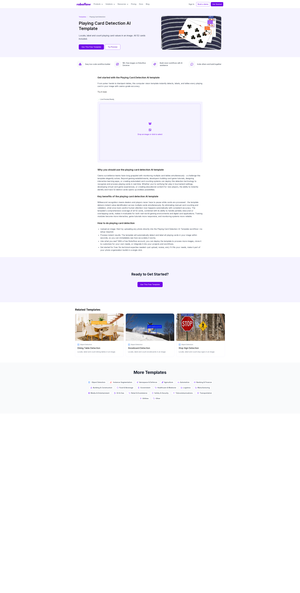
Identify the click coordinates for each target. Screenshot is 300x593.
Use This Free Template (91, 47)
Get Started (217, 4)
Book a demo (203, 4)
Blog (147, 4)
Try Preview (112, 47)
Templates (82, 17)
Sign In (191, 4)
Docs (141, 4)
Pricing (133, 4)
